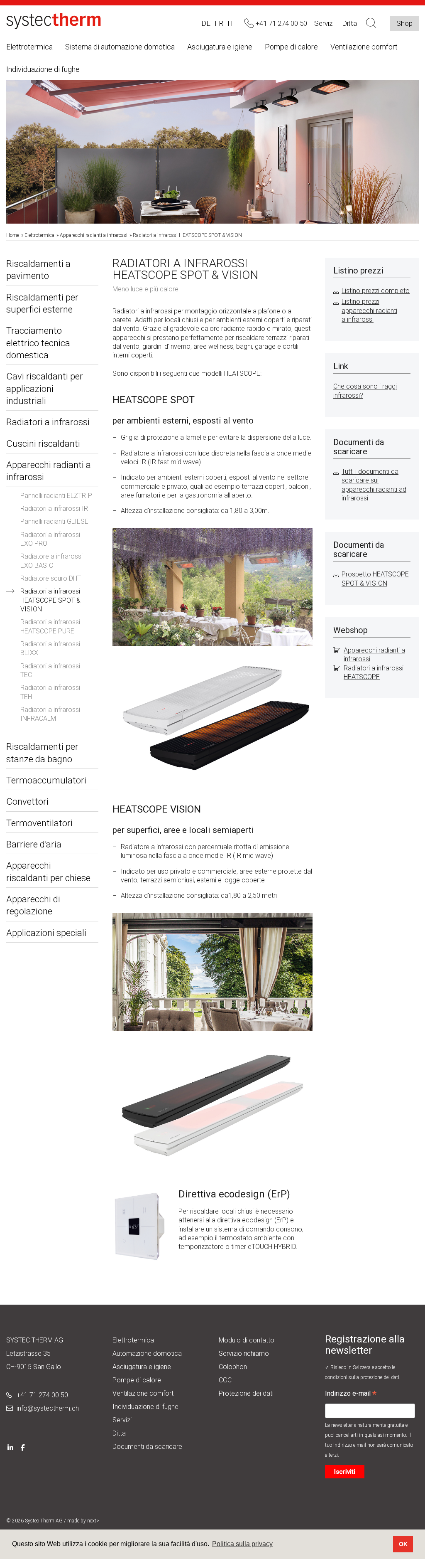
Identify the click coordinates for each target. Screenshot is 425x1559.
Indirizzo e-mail (350, 1394)
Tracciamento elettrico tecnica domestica (38, 342)
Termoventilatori (39, 823)
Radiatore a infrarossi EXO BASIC (51, 560)
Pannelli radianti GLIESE (54, 521)
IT (230, 23)
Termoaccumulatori (46, 780)
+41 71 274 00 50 (42, 1395)
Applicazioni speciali (46, 933)
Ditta (119, 1433)
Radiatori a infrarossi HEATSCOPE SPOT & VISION (50, 600)
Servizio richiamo (244, 1353)
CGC (225, 1380)
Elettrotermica (29, 46)
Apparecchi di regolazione (33, 905)
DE (205, 23)
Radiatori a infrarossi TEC (50, 670)
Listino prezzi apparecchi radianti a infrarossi (369, 310)
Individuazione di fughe (43, 69)
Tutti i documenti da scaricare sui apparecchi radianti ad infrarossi (374, 485)
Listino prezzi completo (376, 291)
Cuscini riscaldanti (43, 443)
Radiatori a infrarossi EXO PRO (50, 539)
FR (219, 23)
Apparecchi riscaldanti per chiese (48, 871)
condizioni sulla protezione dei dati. (363, 1377)
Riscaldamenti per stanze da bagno (42, 752)
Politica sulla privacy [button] (242, 1543)
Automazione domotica (147, 1353)
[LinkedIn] (10, 1447)
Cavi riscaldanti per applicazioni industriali (44, 388)
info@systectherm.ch (48, 1408)
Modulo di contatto (246, 1340)
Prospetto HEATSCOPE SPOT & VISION (375, 578)
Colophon (233, 1367)
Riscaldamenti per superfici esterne (42, 303)
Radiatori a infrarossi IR (54, 508)
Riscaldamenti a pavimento (38, 270)
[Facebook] (23, 1447)
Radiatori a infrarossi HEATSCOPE (373, 672)
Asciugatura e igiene (219, 46)
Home (12, 235)
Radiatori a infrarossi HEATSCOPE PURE (50, 626)
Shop (404, 23)
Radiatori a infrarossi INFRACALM (50, 714)
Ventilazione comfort (364, 46)
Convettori (27, 801)
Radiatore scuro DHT (50, 578)
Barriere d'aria (33, 844)
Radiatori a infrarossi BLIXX (50, 648)
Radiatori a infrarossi (48, 422)
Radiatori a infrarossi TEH (50, 692)
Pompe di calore (291, 46)
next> (93, 1521)
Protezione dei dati (246, 1393)
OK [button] (403, 1544)
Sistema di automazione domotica (120, 46)
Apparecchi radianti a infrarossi (93, 235)
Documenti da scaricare (147, 1447)
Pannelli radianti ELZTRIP (56, 496)
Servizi (324, 23)
